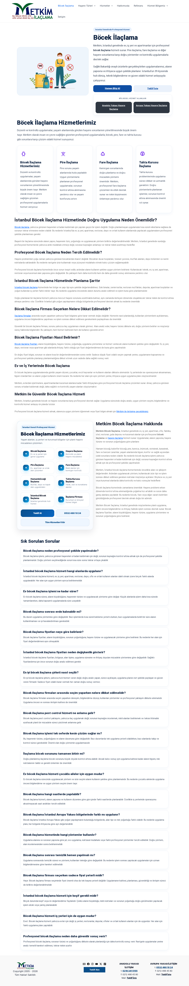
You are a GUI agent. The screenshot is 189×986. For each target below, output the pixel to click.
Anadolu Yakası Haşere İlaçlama (113, 107)
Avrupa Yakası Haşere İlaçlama (151, 105)
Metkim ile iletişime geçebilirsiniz (132, 411)
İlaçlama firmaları (23, 315)
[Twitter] (100, 964)
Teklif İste (152, 88)
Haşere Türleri (85, 5)
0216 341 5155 (130, 971)
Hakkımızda (123, 5)
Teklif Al (37, 513)
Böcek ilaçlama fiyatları (26, 344)
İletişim (61, 16)
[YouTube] (96, 964)
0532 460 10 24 (72, 513)
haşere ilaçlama (115, 438)
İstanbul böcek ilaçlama (26, 287)
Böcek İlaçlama (66, 5)
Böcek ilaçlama (22, 227)
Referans (138, 5)
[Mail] (84, 964)
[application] (94, 5)
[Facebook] (88, 964)
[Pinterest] (105, 964)
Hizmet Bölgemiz (156, 5)
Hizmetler (105, 5)
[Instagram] (92, 964)
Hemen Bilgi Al (112, 88)
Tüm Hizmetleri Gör (55, 522)
